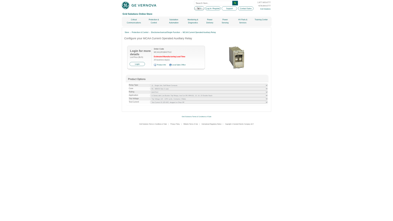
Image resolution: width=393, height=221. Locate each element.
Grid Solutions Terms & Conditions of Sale (196, 116)
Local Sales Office (179, 65)
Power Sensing (225, 21)
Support (229, 9)
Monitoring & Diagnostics (193, 21)
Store (127, 32)
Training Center (261, 20)
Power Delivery (209, 21)
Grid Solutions (265, 9)
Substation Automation (174, 21)
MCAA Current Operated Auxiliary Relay (199, 32)
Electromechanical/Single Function (165, 32)
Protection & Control (154, 21)
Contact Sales (246, 9)
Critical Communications (134, 21)
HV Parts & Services (242, 21)
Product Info (161, 65)
